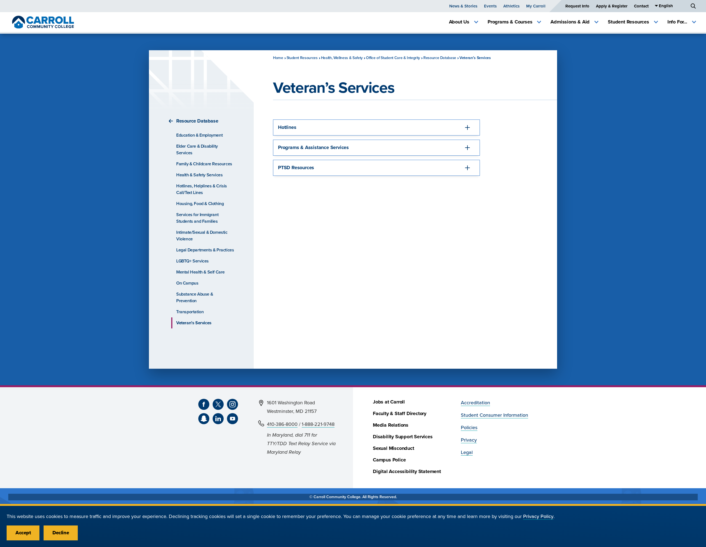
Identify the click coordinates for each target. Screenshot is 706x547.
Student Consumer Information (494, 415)
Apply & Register (611, 6)
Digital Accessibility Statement (407, 471)
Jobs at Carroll (389, 402)
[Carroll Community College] (43, 22)
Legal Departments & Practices (205, 250)
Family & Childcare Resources (204, 164)
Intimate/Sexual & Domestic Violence (202, 236)
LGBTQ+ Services (192, 261)
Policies (469, 428)
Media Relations (390, 425)
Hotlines (287, 127)
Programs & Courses (510, 22)
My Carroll (535, 6)
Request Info (577, 6)
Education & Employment (199, 135)
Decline (60, 533)
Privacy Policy (538, 516)
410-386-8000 (282, 424)
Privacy (469, 440)
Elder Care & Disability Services (197, 150)
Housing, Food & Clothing (200, 203)
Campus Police (389, 460)
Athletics (511, 6)
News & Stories (463, 6)
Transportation (190, 312)
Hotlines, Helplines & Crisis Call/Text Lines (201, 189)
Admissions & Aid (570, 22)
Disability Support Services (403, 437)
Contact (641, 6)
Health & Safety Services (199, 175)
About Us (459, 22)
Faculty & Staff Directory (399, 413)
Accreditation (475, 403)
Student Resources (628, 22)
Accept (23, 533)
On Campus (187, 283)
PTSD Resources (296, 168)
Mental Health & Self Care (200, 272)
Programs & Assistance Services (313, 147)
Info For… (677, 22)
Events (490, 6)
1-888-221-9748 (318, 424)
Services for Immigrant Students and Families (197, 218)
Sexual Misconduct (393, 448)
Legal (467, 452)
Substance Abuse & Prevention (194, 297)
